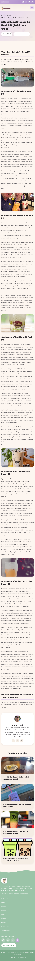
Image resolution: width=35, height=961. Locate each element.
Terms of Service (5, 930)
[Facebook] (29, 2)
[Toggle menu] (32, 7)
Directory (3, 918)
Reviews (3, 910)
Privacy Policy (5, 926)
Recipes (3, 906)
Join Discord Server (9, 945)
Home (3, 15)
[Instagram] (23, 2)
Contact (3, 922)
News (3, 914)
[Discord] (32, 2)
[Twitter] (26, 2)
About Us (5, 2)
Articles (9, 15)
